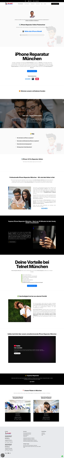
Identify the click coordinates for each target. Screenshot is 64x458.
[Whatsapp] (10, 453)
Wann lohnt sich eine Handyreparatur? (24, 144)
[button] (32, 138)
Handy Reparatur (26, 3)
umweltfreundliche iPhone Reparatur (37, 119)
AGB (42, 435)
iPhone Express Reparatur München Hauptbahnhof (30, 441)
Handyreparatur (49, 119)
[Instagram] (5, 453)
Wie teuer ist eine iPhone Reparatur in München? (30, 445)
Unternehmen (38, 3)
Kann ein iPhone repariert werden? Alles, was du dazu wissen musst (32, 447)
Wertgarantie (32, 3)
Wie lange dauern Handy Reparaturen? (24, 147)
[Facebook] (8, 453)
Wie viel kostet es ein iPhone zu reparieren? (25, 137)
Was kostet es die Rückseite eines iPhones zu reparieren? (28, 140)
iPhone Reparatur (20, 3)
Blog (41, 3)
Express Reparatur (26, 435)
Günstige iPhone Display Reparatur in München (30, 440)
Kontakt (45, 3)
